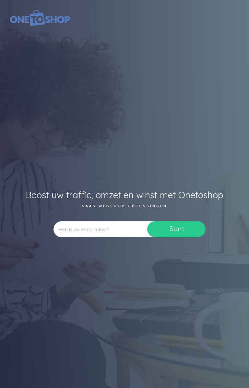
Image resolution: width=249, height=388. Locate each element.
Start (177, 229)
